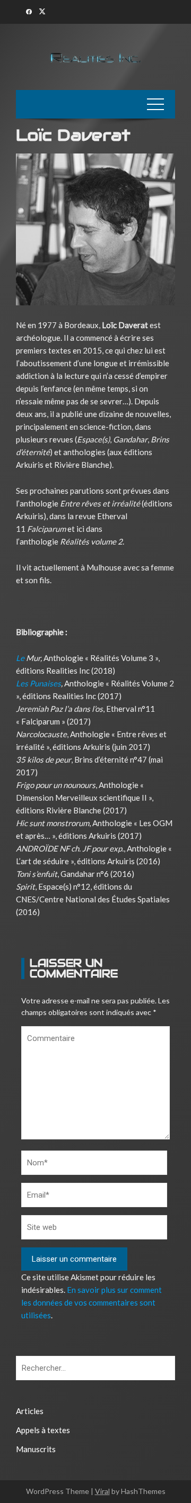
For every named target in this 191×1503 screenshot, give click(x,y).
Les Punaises (38, 683)
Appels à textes (43, 1430)
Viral (102, 1491)
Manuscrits (36, 1449)
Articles (30, 1411)
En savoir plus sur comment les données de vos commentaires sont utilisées (91, 1302)
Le (20, 658)
